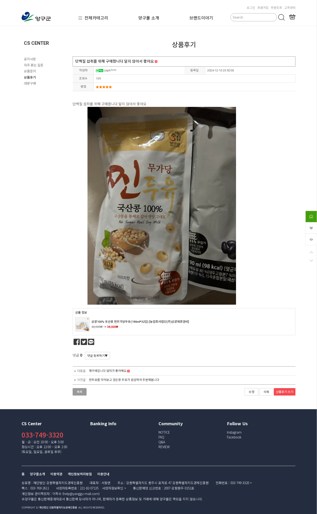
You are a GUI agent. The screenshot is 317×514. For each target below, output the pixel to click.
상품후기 (30, 77)
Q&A (161, 442)
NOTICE (164, 432)
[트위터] (84, 342)
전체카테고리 (96, 18)
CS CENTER (36, 43)
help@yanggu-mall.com (81, 493)
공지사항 (30, 59)
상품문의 (30, 71)
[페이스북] (77, 342)
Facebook (234, 437)
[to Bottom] (311, 261)
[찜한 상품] (311, 227)
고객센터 (289, 7)
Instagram (234, 432)
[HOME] (311, 216)
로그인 (251, 7)
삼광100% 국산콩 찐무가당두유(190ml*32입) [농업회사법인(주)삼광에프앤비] (140, 321)
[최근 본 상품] (311, 238)
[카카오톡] (91, 342)
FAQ (161, 437)
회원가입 (262, 7)
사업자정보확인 (112, 488)
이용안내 (103, 474)
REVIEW (164, 446)
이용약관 (56, 474)
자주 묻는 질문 (33, 65)
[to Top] (311, 252)
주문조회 (276, 7)
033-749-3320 (42, 434)
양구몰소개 (37, 474)
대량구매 (30, 83)
